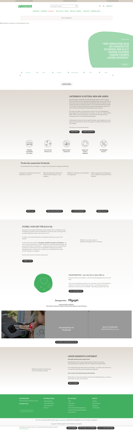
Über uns (46, 407)
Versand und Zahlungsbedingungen (77, 410)
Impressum (71, 405)
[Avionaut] (27, 75)
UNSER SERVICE (74, 131)
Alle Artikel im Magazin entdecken (66, 342)
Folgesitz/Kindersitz (78, 211)
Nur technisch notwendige (87, 428)
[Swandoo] (58, 75)
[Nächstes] (113, 75)
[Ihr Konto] (104, 6)
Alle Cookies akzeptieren (105, 428)
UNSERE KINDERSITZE (88, 131)
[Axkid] (105, 75)
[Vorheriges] (20, 75)
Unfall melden (96, 407)
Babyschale (30, 211)
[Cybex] (43, 75)
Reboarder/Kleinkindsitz (54, 211)
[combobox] (62, 6)
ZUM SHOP (125, 64)
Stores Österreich (48, 405)
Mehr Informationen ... (24, 428)
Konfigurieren (71, 428)
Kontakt (94, 401)
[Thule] (89, 75)
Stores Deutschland (49, 403)
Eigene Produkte (102, 211)
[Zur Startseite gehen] (25, 6)
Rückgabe (95, 405)
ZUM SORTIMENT (73, 383)
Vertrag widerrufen (27, 411)
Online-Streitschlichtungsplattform (77, 407)
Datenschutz (71, 403)
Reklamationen (96, 403)
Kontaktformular (23, 403)
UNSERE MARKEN (66, 84)
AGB (69, 401)
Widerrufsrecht (72, 412)
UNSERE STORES (27, 261)
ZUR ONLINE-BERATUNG (76, 291)
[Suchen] (76, 6)
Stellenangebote (48, 401)
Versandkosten (62, 420)
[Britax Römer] (74, 75)
